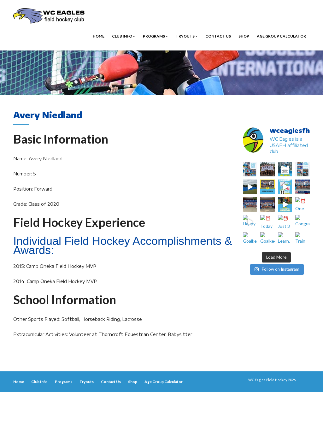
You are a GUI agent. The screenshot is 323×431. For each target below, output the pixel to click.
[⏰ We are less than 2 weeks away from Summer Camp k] (285, 204)
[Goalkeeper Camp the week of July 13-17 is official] (250, 239)
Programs (154, 36)
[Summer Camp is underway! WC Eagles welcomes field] (250, 187)
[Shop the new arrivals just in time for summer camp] (285, 187)
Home (98, 36)
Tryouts (185, 36)
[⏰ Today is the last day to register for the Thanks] (267, 222)
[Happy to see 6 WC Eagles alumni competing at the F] (250, 222)
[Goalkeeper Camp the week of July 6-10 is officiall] (267, 239)
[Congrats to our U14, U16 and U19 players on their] (302, 222)
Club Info (122, 36)
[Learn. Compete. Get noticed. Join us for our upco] (285, 239)
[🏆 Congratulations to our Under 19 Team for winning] (302, 187)
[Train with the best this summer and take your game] (302, 239)
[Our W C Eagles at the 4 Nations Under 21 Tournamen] (267, 169)
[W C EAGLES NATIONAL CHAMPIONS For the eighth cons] (267, 187)
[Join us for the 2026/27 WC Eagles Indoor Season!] (285, 169)
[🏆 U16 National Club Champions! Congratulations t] (250, 204)
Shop (243, 36)
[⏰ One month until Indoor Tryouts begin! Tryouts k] (302, 204)
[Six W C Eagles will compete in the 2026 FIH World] (250, 169)
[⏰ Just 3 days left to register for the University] (285, 222)
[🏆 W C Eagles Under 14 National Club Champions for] (267, 204)
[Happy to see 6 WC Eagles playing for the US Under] (302, 169)
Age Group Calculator (281, 36)
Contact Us (218, 36)
